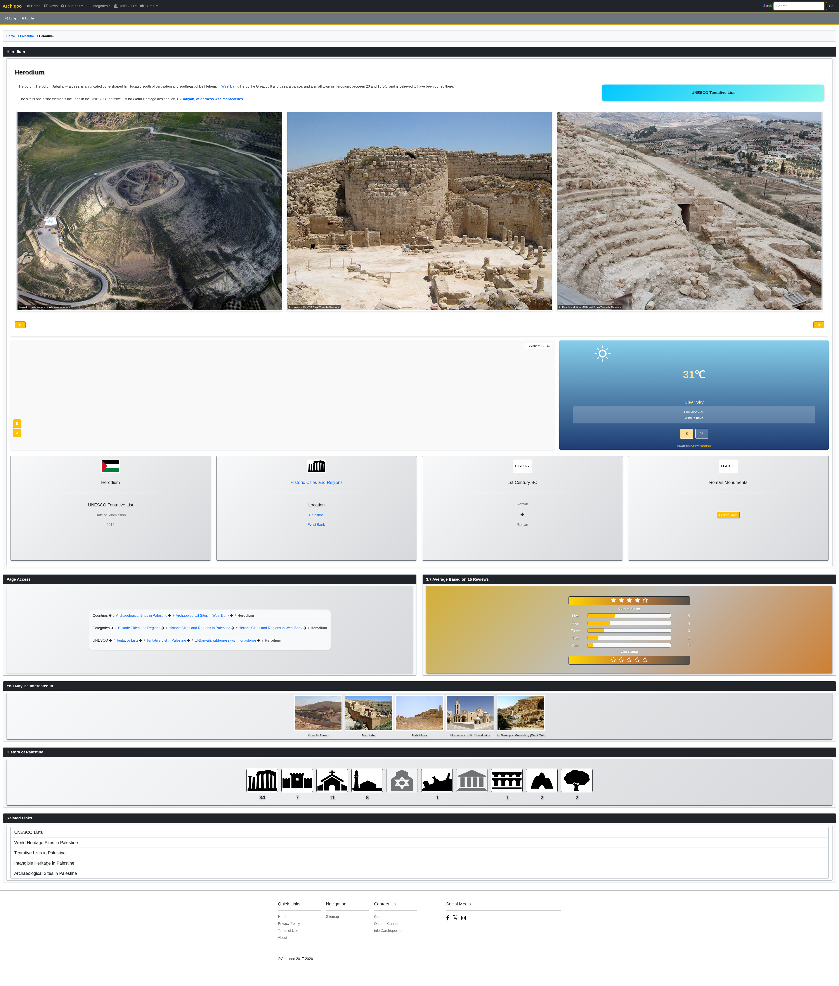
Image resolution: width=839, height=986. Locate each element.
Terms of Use (288, 930)
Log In (29, 18)
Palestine (27, 36)
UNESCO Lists (28, 832)
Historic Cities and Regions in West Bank (271, 628)
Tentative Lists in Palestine (40, 852)
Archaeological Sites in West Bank (203, 615)
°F (702, 433)
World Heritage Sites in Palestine (46, 842)
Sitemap (332, 917)
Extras (149, 6)
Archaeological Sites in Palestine (142, 615)
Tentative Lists (127, 640)
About (282, 937)
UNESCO (126, 6)
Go (831, 6)
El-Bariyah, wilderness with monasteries (225, 640)
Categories (99, 6)
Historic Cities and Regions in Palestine (200, 628)
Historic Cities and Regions (317, 482)
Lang (12, 18)
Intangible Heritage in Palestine (44, 863)
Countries (72, 6)
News (53, 6)
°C (687, 433)
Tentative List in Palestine (167, 640)
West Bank (229, 86)
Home (35, 6)
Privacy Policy (289, 924)
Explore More (728, 515)
